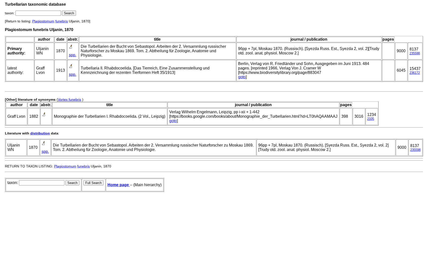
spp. (72, 55)
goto (242, 77)
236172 (415, 73)
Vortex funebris (69, 99)
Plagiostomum (43, 21)
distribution (40, 133)
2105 (370, 119)
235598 (415, 53)
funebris (61, 21)
